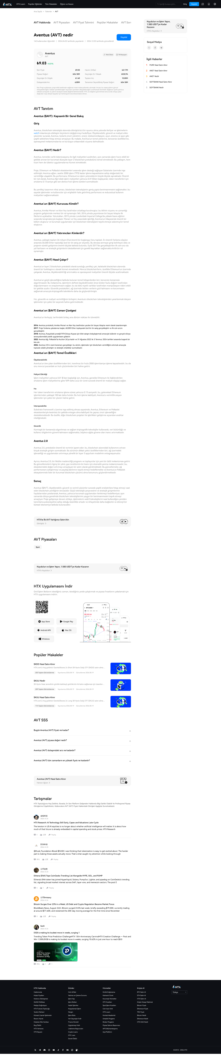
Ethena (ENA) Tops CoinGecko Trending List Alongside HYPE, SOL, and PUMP (68, 876)
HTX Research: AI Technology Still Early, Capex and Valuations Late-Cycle (66, 822)
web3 (36, 133)
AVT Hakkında (42, 22)
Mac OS (68, 630)
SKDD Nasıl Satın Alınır (44, 664)
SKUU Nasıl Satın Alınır (44, 697)
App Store (46, 622)
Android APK (46, 630)
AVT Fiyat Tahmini (83, 22)
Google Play (68, 622)
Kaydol (124, 37)
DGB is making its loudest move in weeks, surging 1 (57, 933)
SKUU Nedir (39, 681)
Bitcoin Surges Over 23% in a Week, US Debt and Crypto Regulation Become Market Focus (74, 904)
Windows (45, 639)
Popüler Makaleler (107, 22)
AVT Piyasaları (61, 22)
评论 (38, 859)
